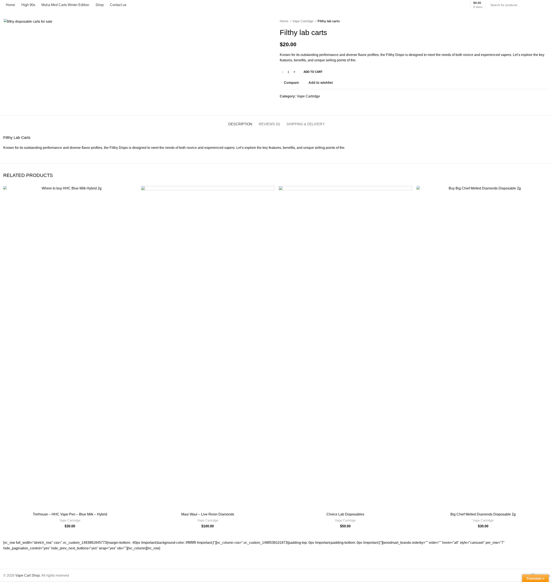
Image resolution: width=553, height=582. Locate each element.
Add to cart (313, 71)
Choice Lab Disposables (345, 514)
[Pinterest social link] (293, 104)
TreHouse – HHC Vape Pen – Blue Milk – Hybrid (70, 514)
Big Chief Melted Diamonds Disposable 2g (483, 514)
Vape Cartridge (303, 21)
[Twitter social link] (288, 104)
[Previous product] (539, 21)
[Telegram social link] (303, 104)
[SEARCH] (545, 5)
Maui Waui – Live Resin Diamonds (207, 514)
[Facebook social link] (283, 104)
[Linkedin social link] (298, 104)
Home (284, 21)
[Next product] (547, 21)
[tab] (240, 122)
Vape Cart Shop (27, 575)
